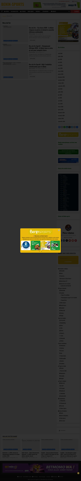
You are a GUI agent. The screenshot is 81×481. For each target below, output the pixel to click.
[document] (40, 240)
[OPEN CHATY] (3, 477)
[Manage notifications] (78, 473)
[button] (58, 230)
